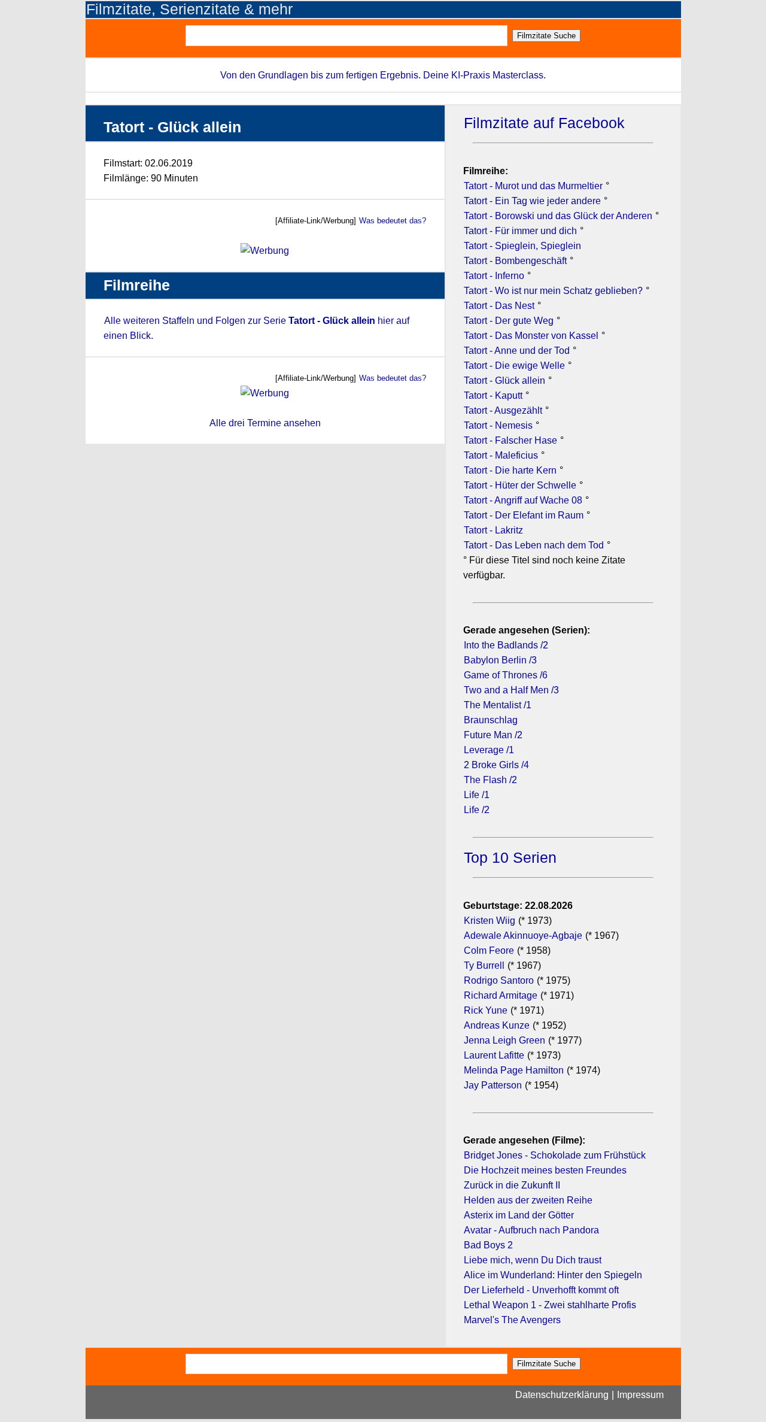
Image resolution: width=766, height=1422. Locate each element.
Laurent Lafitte (494, 1055)
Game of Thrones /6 (506, 675)
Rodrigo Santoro (499, 980)
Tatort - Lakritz (493, 530)
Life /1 (477, 795)
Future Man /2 (493, 735)
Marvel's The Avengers (512, 1320)
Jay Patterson (493, 1085)
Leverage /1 (489, 750)
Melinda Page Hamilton (514, 1070)
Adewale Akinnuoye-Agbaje (523, 935)
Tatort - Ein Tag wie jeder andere (533, 201)
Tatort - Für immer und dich (521, 231)
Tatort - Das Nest (500, 306)
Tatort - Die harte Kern (511, 470)
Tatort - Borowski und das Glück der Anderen (559, 216)
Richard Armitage (500, 995)
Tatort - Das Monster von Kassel (532, 336)
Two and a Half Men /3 (511, 690)
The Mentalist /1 (497, 705)
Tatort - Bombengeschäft (516, 261)
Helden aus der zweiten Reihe (528, 1200)
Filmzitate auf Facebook (544, 123)
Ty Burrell (484, 965)
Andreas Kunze (497, 1025)
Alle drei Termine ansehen (265, 423)
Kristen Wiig (489, 920)
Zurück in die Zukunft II (512, 1185)
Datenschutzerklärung (562, 1395)
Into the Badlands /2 (506, 645)
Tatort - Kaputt (494, 395)
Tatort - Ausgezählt (504, 410)
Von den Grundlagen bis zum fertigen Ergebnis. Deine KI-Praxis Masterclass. (383, 75)
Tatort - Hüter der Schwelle (521, 485)
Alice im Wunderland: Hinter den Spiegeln (553, 1275)
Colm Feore (489, 950)
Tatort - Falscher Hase (512, 440)
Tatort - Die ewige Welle (515, 365)
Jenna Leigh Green (506, 1040)
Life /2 (477, 810)
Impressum (640, 1395)
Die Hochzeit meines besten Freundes (545, 1170)
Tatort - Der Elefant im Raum (525, 515)
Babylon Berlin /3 (500, 660)
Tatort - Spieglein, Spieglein (522, 246)
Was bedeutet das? (392, 220)
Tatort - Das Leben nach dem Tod (535, 545)
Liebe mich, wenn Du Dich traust (532, 1260)
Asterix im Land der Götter (519, 1215)
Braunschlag (491, 720)
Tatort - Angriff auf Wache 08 (524, 500)
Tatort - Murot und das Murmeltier (534, 186)
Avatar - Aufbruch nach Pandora (531, 1230)
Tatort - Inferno (495, 276)
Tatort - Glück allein (506, 380)
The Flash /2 (490, 780)
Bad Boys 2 (488, 1245)
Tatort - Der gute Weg (510, 321)
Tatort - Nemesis (499, 425)
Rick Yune (485, 1010)
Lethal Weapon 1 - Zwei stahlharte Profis (550, 1305)
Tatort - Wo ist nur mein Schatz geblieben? (554, 291)
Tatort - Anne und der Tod (518, 350)
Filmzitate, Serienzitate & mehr (189, 9)
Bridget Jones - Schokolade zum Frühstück (555, 1155)
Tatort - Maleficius (502, 455)
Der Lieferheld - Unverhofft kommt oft (541, 1290)
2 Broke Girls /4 (496, 765)
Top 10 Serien (510, 858)
